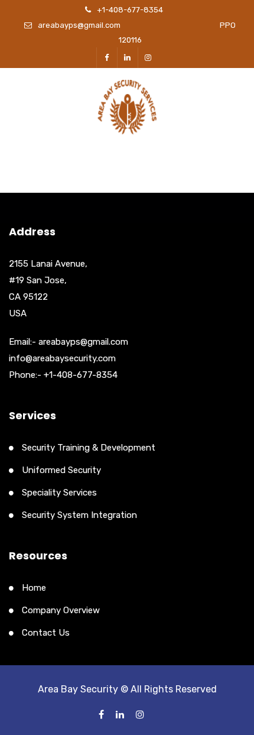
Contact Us (46, 632)
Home (34, 587)
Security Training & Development (88, 447)
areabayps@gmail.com (79, 25)
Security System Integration (79, 515)
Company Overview (61, 610)
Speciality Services (59, 492)
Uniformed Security (61, 470)
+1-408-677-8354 (130, 9)
